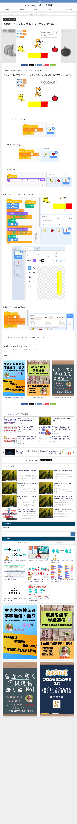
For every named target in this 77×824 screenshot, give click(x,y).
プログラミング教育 (9, 19)
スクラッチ (26, 70)
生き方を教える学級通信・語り (14, 397)
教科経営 (22, 9)
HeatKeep (6, 527)
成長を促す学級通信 (38, 397)
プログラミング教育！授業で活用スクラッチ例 (19, 349)
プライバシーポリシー (66, 9)
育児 (50, 9)
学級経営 (7, 9)
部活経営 (36, 9)
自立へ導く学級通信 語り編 (62, 397)
